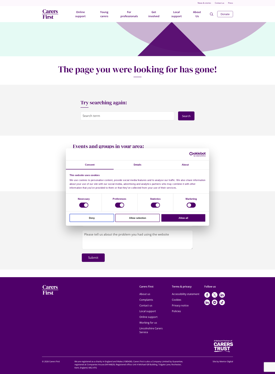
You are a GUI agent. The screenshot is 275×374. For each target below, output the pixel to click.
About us (144, 294)
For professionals (129, 14)
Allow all (183, 218)
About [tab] (185, 164)
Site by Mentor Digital (223, 361)
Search (186, 116)
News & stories (204, 3)
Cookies (176, 299)
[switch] (119, 205)
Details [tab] (137, 164)
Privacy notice (180, 305)
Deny (92, 218)
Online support (80, 14)
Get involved (153, 14)
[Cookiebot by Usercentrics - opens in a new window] (192, 154)
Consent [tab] (90, 164)
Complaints (146, 299)
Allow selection (137, 218)
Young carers (104, 14)
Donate (225, 14)
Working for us (148, 322)
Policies (176, 311)
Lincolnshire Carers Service (151, 330)
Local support (176, 14)
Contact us (219, 3)
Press (230, 3)
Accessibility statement (185, 294)
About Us (197, 14)
